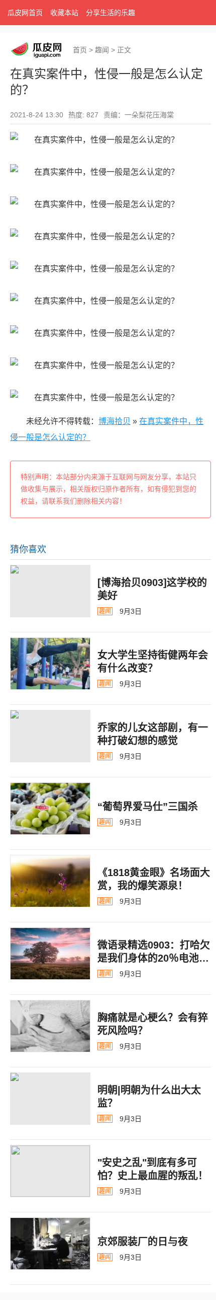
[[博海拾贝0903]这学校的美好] (50, 591)
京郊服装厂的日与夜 (142, 1241)
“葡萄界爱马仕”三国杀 (147, 806)
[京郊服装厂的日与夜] (50, 1243)
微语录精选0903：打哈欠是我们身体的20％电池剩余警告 (153, 958)
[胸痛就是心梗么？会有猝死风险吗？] (50, 1026)
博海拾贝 (114, 421)
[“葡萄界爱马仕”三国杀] (50, 808)
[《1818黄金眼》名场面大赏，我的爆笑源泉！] (50, 881)
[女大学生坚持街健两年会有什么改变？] (50, 663)
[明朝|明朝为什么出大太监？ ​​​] (50, 1098)
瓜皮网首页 (25, 13)
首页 (80, 50)
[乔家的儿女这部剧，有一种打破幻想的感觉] (50, 736)
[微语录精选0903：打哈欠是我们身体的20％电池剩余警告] (50, 953)
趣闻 (102, 50)
